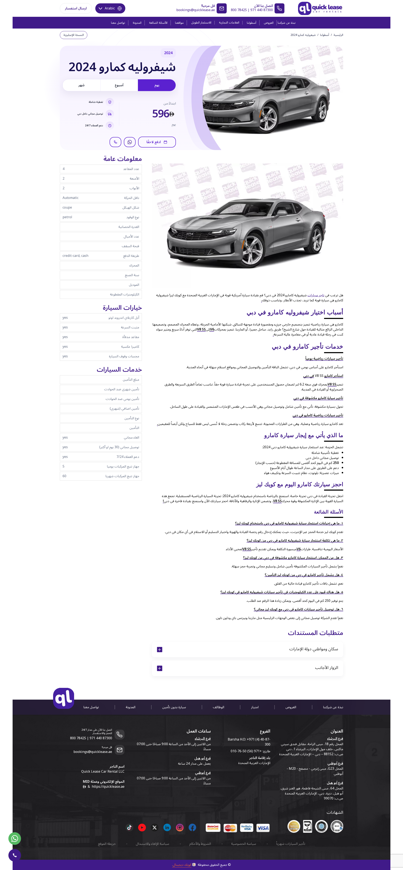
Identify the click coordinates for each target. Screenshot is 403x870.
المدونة (137, 23)
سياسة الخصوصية (243, 843)
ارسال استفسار (76, 8)
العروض (268, 23)
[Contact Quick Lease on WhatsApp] (14, 838)
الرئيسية (338, 35)
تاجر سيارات (315, 295)
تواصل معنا (118, 23)
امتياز (255, 707)
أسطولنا (251, 23)
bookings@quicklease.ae (195, 10)
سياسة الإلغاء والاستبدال (152, 843)
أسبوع (119, 85)
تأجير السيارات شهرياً (290, 843)
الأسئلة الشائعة (158, 23)
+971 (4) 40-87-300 (258, 742)
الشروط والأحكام (200, 843)
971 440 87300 (261, 10)
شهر (82, 85)
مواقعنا (179, 23)
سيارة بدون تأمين (174, 707)
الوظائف (218, 707)
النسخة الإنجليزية (73, 35)
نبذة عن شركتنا (287, 23)
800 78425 (239, 10)
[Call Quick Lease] (14, 855)
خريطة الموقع (107, 843)
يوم (156, 85)
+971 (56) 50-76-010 (246, 751)
